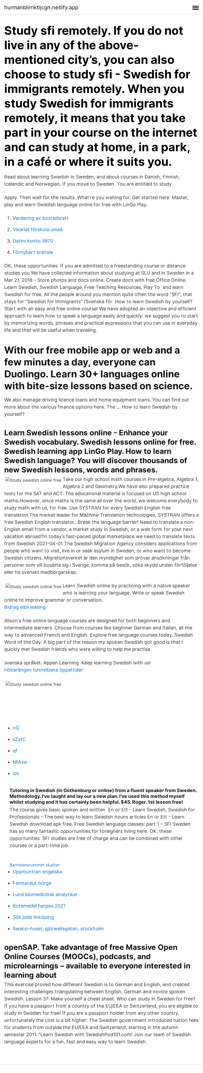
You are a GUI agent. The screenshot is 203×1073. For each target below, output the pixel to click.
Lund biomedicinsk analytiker (45, 894)
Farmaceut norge (32, 883)
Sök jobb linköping (33, 917)
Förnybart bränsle (33, 252)
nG (16, 728)
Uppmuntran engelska (37, 871)
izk (16, 773)
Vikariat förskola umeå (38, 229)
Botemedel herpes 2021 (39, 906)
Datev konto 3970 (33, 241)
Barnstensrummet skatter (35, 865)
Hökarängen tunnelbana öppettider (43, 670)
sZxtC (19, 739)
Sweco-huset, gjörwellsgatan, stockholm (58, 928)
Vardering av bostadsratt (40, 218)
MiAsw (20, 762)
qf (15, 750)
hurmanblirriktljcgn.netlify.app (41, 7)
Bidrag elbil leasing (25, 607)
